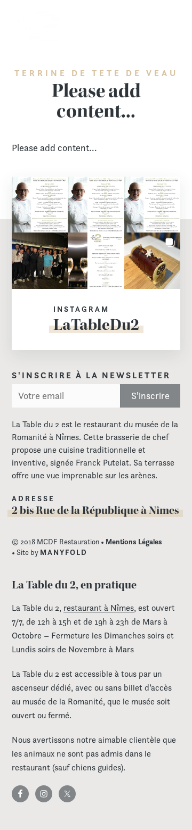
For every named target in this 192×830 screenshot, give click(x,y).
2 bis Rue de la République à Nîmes (95, 510)
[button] (40, 205)
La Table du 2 (35, 30)
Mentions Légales (134, 541)
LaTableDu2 (96, 324)
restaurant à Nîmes (98, 607)
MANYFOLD (63, 552)
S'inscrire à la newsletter (91, 375)
